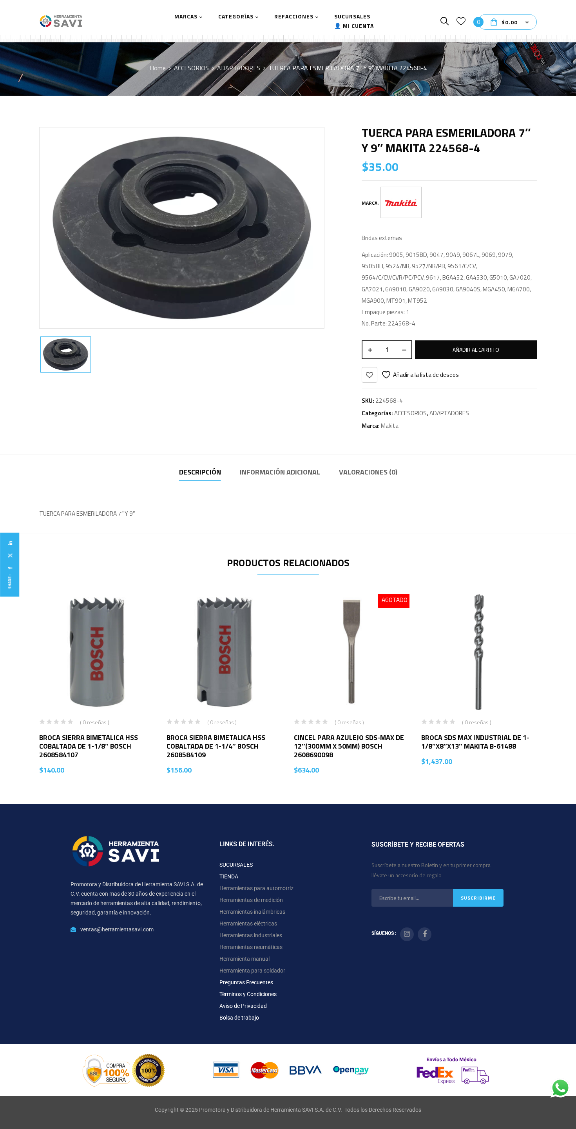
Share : (10, 581)
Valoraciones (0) (368, 472)
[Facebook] (9, 568)
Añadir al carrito (476, 349)
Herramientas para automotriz (256, 888)
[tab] (200, 473)
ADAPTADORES (238, 68)
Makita (389, 425)
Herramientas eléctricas (248, 923)
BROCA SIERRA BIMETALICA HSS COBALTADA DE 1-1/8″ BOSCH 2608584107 (88, 746)
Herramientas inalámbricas (252, 912)
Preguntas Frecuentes (246, 982)
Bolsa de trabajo (239, 1017)
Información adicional (280, 472)
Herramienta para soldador (252, 970)
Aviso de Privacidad (243, 1006)
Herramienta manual (244, 959)
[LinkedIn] (9, 542)
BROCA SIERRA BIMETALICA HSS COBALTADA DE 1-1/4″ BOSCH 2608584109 (216, 746)
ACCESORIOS (191, 68)
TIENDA (228, 876)
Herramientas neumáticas (251, 947)
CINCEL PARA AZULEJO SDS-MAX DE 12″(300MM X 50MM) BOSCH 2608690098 (349, 746)
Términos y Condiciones (248, 994)
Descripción (200, 472)
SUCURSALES (236, 865)
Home (158, 68)
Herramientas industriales (250, 935)
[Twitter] (9, 555)
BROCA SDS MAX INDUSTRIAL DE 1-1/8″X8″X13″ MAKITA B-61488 (475, 741)
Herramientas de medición (251, 900)
